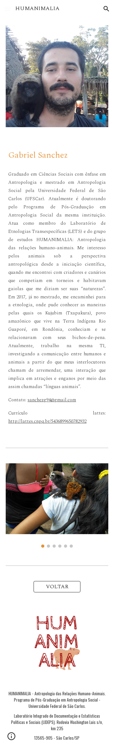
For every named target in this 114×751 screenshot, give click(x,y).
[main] (57, 154)
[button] (7, 8)
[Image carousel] (57, 505)
